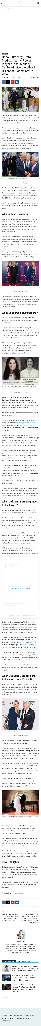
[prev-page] (3, 996)
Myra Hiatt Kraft (21, 853)
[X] (8, 82)
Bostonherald (25, 821)
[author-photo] (20, 939)
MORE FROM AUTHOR (24, 961)
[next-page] (6, 996)
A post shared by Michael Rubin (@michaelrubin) (22, 615)
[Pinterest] (12, 82)
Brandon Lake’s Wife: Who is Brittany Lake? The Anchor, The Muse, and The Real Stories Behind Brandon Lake (25, 968)
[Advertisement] (20, 31)
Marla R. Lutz (7, 77)
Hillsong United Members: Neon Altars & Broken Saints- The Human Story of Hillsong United (24, 978)
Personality (10, 8)
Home (3, 8)
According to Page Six (9, 826)
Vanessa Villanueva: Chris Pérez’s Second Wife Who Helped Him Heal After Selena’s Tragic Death (10, 917)
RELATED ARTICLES (9, 961)
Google (25, 183)
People (4, 496)
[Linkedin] (17, 82)
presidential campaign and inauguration (15, 195)
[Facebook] (4, 82)
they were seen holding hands (27, 627)
